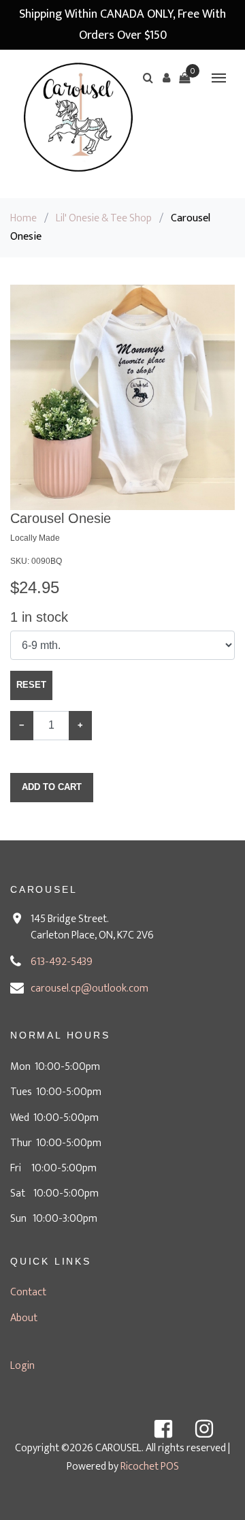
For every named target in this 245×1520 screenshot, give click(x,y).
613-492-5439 (62, 962)
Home (23, 218)
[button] (166, 77)
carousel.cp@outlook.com (89, 988)
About (23, 1318)
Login (22, 1366)
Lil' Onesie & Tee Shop (104, 218)
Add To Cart (52, 787)
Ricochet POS (149, 1466)
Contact (28, 1292)
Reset (31, 685)
